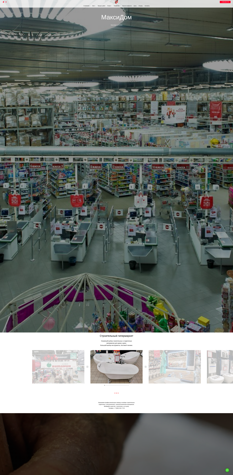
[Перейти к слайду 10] (114, 385)
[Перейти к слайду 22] (127, 385)
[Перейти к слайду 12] (116, 385)
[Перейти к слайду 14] (118, 385)
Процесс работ (101, 5)
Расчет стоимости (127, 5)
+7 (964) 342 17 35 (119, 408)
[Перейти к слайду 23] (128, 385)
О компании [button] (86, 5)
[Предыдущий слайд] (87, 367)
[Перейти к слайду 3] (106, 385)
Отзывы (141, 5)
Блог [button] (93, 5)
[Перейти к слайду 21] (126, 385)
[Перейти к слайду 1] (104, 385)
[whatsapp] (3, 2)
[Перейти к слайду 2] (105, 385)
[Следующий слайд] (145, 367)
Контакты (147, 5)
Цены (135, 5)
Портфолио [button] (117, 5)
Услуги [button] (109, 5)
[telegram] (6, 2)
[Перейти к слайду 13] (117, 385)
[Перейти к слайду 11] (115, 385)
